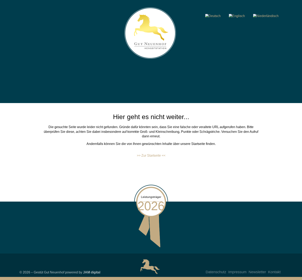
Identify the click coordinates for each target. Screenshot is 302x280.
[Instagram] (252, 265)
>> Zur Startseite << (151, 155)
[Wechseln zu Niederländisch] (266, 16)
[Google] (276, 265)
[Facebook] (260, 265)
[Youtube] (268, 265)
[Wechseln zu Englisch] (237, 16)
